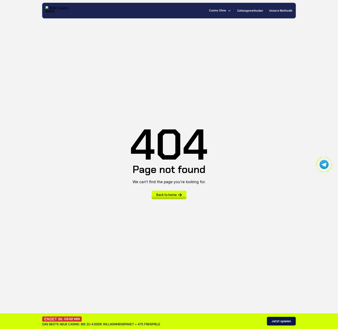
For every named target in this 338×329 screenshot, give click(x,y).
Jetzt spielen (281, 321)
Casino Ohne (217, 10)
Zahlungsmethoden (250, 10)
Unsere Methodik (280, 10)
